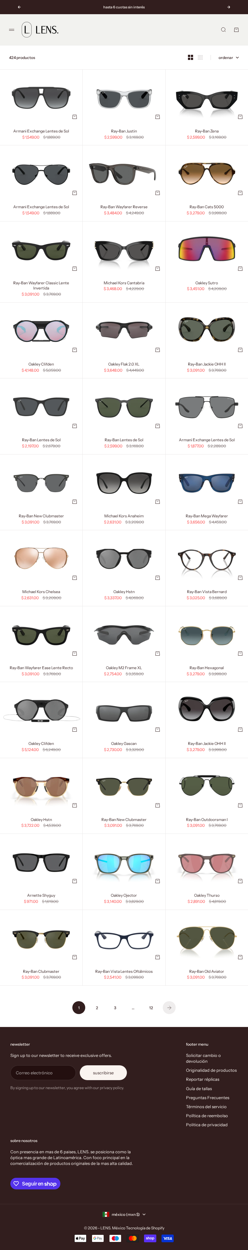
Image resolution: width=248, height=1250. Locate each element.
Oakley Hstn (124, 592)
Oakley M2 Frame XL (124, 668)
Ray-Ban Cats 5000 (207, 208)
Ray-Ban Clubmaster (41, 972)
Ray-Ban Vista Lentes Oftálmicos (124, 972)
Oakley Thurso (207, 896)
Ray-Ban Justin (124, 131)
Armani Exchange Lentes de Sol (41, 131)
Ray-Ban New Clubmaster (41, 516)
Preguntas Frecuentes (207, 1097)
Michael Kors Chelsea (41, 592)
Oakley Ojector (124, 896)
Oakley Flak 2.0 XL (124, 364)
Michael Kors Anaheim (124, 516)
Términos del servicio (206, 1106)
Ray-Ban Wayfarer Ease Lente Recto (41, 668)
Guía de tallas (199, 1088)
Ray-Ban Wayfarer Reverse (124, 208)
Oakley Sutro (206, 283)
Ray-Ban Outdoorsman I (207, 820)
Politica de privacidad (207, 1124)
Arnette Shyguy (41, 896)
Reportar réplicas (202, 1079)
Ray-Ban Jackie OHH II (207, 364)
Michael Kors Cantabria (124, 283)
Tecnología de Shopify (145, 1228)
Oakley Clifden (41, 364)
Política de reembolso (207, 1115)
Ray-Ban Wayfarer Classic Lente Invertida (41, 285)
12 (151, 1007)
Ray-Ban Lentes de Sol (41, 441)
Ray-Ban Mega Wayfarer (207, 516)
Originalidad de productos (211, 1070)
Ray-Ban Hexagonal (207, 668)
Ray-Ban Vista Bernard (207, 592)
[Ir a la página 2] (169, 1007)
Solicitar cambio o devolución (203, 1058)
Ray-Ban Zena (207, 131)
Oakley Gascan (124, 744)
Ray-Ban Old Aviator (206, 972)
